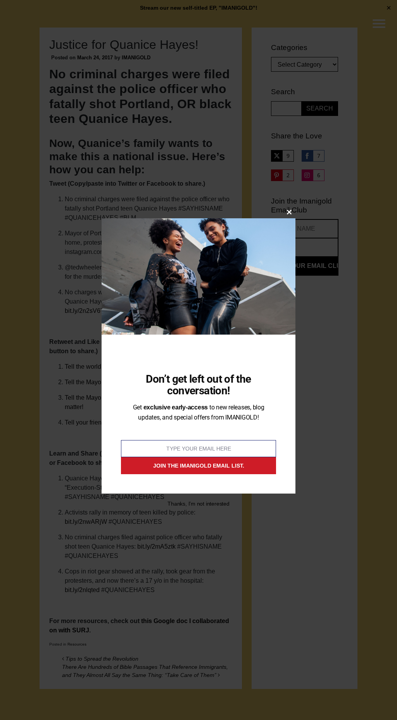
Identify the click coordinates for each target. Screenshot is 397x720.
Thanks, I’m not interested (198, 504)
